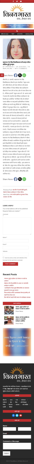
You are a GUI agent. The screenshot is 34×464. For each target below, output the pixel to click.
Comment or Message (11, 441)
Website (5, 251)
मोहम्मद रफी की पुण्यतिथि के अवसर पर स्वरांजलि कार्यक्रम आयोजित (22, 319)
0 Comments (23, 68)
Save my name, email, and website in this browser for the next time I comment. (15, 259)
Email (5, 244)
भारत (8, 68)
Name (5, 237)
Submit (6, 453)
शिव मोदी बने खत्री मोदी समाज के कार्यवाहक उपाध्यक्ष (17, 297)
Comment (5, 215)
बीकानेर (4, 68)
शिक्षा (11, 68)
